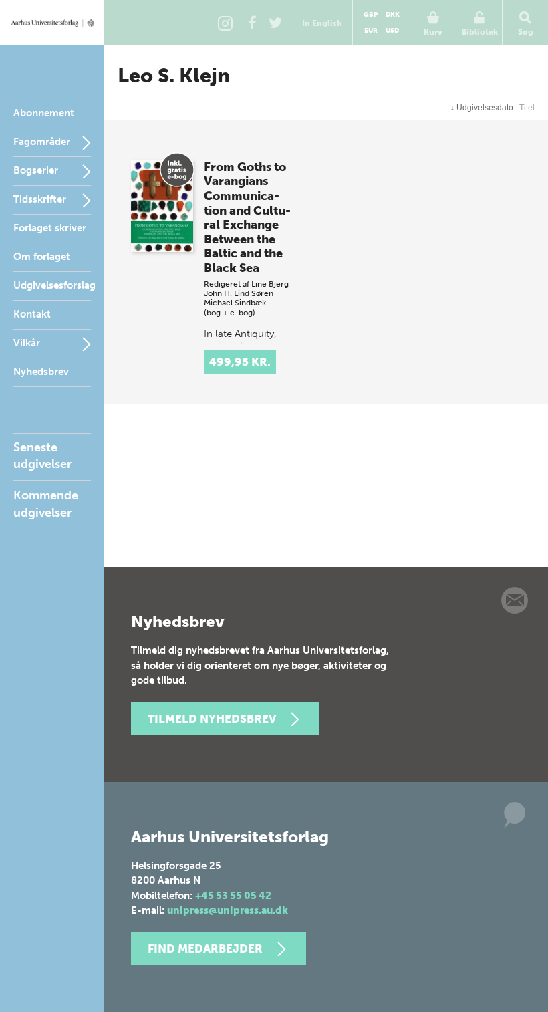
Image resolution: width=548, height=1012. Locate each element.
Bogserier (35, 170)
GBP (371, 15)
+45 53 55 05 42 (233, 896)
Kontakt (32, 314)
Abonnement (43, 113)
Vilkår (26, 343)
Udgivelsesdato (481, 107)
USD (392, 31)
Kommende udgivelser (45, 503)
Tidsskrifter (39, 199)
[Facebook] (252, 22)
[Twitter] (275, 22)
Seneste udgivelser (42, 455)
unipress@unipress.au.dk (227, 910)
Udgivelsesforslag (54, 285)
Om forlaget (41, 257)
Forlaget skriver (49, 228)
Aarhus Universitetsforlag (52, 22)
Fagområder (41, 142)
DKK (393, 15)
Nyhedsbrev (41, 372)
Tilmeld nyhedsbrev (212, 718)
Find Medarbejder (205, 948)
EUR (371, 31)
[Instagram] (225, 22)
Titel (527, 107)
